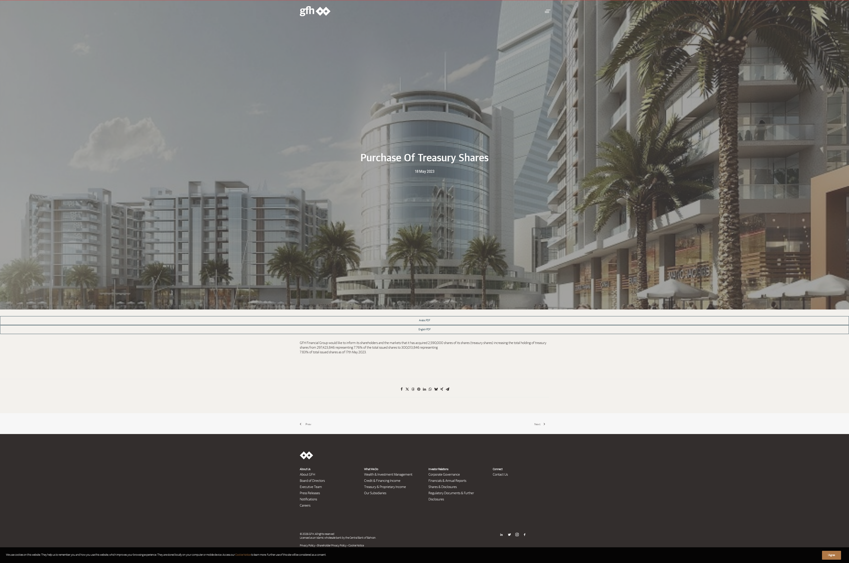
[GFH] (315, 11)
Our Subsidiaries (375, 493)
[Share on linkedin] (424, 389)
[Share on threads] (413, 389)
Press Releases (310, 493)
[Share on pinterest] (418, 389)
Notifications (308, 499)
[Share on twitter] (407, 389)
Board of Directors (312, 480)
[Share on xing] (441, 389)
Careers (305, 505)
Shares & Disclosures (442, 487)
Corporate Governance (444, 474)
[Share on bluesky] (436, 389)
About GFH (307, 474)
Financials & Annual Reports (447, 480)
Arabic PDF (424, 320)
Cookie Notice (356, 545)
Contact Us (500, 474)
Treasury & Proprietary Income (385, 487)
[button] (547, 11)
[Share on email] (447, 389)
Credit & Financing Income (382, 480)
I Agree (831, 555)
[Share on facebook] (401, 389)
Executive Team (311, 487)
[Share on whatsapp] (430, 389)
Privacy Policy (307, 545)
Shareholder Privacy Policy (331, 545)
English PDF (425, 329)
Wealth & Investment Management (388, 474)
